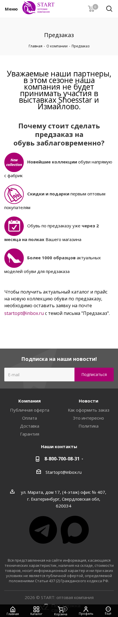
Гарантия (29, 434)
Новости (88, 401)
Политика (88, 426)
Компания (29, 401)
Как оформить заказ (88, 410)
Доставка (29, 426)
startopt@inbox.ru (24, 313)
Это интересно (88, 418)
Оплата (29, 418)
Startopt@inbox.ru (64, 472)
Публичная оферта (29, 410)
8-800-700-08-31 (62, 459)
